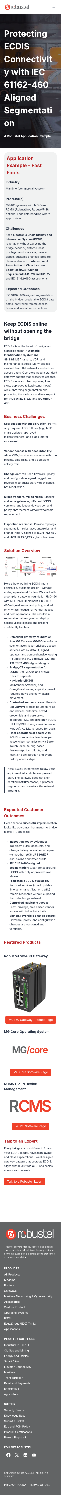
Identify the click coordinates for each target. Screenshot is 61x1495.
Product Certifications (18, 1432)
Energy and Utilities (16, 1356)
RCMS (8, 1318)
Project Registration (16, 1437)
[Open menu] (54, 6)
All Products (12, 1274)
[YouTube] (34, 1455)
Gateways (10, 1291)
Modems (9, 1280)
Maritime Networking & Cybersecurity (28, 1296)
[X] (17, 1455)
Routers (9, 1285)
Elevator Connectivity (17, 1367)
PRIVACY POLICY (15, 1484)
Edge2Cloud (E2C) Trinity (20, 1323)
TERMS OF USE (39, 1484)
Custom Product (14, 1307)
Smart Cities (11, 1361)
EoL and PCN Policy (17, 1426)
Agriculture (11, 1394)
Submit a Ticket (14, 1421)
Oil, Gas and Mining (16, 1350)
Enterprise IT (12, 1388)
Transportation (13, 1377)
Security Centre (14, 1410)
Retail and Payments (17, 1383)
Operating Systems (16, 1312)
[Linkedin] (25, 1455)
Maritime (9, 1372)
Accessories (12, 1301)
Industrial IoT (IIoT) (16, 1345)
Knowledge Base (14, 1415)
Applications (12, 1329)
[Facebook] (8, 1455)
